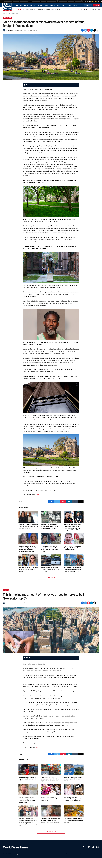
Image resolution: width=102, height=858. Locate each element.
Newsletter (88, 5)
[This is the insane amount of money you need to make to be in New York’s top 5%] (51, 630)
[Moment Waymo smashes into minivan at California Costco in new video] (51, 560)
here (37, 495)
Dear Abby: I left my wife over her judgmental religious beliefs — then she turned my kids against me (50, 821)
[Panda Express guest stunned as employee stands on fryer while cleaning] (28, 769)
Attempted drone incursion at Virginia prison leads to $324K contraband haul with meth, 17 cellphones (49, 527)
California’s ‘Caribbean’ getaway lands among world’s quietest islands (73, 779)
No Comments (34, 30)
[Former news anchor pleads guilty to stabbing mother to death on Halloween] (28, 560)
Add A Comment (51, 577)
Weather (86, 1)
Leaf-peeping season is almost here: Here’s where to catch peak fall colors (73, 820)
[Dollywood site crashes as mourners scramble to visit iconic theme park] (51, 789)
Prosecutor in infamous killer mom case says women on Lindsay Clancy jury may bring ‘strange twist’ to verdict (72, 527)
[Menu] (99, 9)
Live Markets (94, 1)
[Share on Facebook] (82, 30)
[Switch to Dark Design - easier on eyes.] (96, 9)
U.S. (21, 5)
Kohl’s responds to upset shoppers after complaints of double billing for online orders (72, 798)
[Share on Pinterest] (88, 30)
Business (39, 5)
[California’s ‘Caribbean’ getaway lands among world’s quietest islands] (74, 769)
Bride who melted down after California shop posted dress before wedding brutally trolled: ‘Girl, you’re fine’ (27, 799)
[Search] (93, 9)
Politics (26, 5)
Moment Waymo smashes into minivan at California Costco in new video (50, 569)
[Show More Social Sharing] (98, 30)
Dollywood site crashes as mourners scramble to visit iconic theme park (50, 798)
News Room (10, 30)
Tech (46, 5)
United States (7, 17)
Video (69, 5)
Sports (58, 5)
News (16, 5)
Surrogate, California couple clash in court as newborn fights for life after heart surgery (43, 9)
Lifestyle (52, 5)
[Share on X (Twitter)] (85, 30)
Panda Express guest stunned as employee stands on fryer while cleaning (27, 779)
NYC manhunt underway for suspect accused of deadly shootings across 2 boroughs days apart (49, 549)
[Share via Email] (94, 30)
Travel (64, 5)
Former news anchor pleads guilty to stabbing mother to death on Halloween (28, 569)
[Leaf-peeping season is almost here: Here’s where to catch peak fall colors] (74, 810)
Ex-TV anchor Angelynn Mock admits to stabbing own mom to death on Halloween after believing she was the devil (27, 549)
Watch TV (96, 5)
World (32, 5)
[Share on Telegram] (91, 30)
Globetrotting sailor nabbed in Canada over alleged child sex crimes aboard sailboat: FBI (72, 569)
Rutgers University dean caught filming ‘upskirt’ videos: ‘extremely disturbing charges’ (73, 548)
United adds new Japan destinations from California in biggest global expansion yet (50, 779)
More (74, 5)
